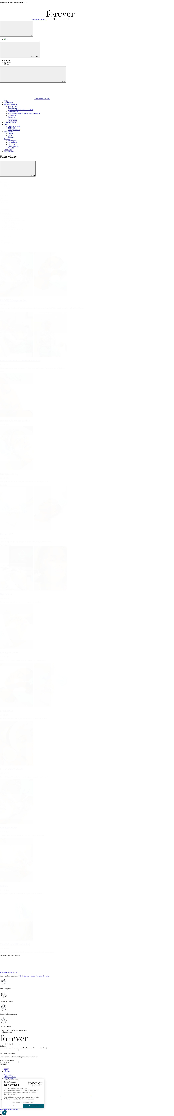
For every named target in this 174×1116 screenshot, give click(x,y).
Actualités (11, 148)
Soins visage (12, 115)
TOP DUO (11, 128)
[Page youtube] (107, 1096)
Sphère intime (12, 121)
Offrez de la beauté (10, 1077)
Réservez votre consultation (9, 972)
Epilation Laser (13, 111)
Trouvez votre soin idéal (38, 19)
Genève (10, 133)
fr (31, 35)
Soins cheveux (12, 119)
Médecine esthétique (10, 104)
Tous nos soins (12, 106)
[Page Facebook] (46, 1096)
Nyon (10, 135)
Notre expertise (13, 144)
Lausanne (11, 137)
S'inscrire (3, 1064)
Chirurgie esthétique (10, 122)
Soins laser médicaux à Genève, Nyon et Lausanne (24, 113)
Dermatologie (8, 102)
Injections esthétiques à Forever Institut (20, 110)
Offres (6, 124)
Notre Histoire (12, 142)
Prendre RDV (35, 57)
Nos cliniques (8, 131)
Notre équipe (12, 141)
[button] (89, 184)
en (7, 39)
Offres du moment (14, 126)
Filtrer (33, 175)
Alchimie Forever (13, 146)
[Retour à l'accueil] (60, 19)
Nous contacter (9, 151)
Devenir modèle (9, 1078)
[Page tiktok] (76, 1096)
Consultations (12, 108)
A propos (7, 139)
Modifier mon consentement (9, 1109)
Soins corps (11, 117)
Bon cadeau (8, 150)
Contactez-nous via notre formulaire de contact (34, 976)
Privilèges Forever (14, 130)
